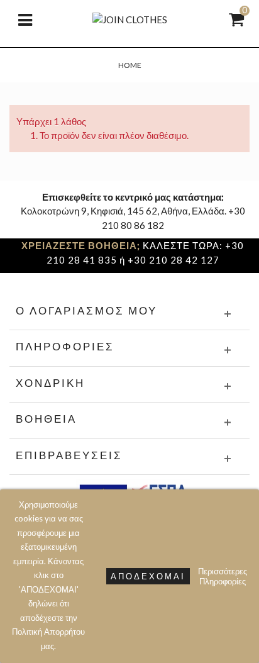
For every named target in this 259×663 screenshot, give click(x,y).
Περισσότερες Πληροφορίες (222, 576)
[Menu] (25, 19)
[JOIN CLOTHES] (129, 18)
